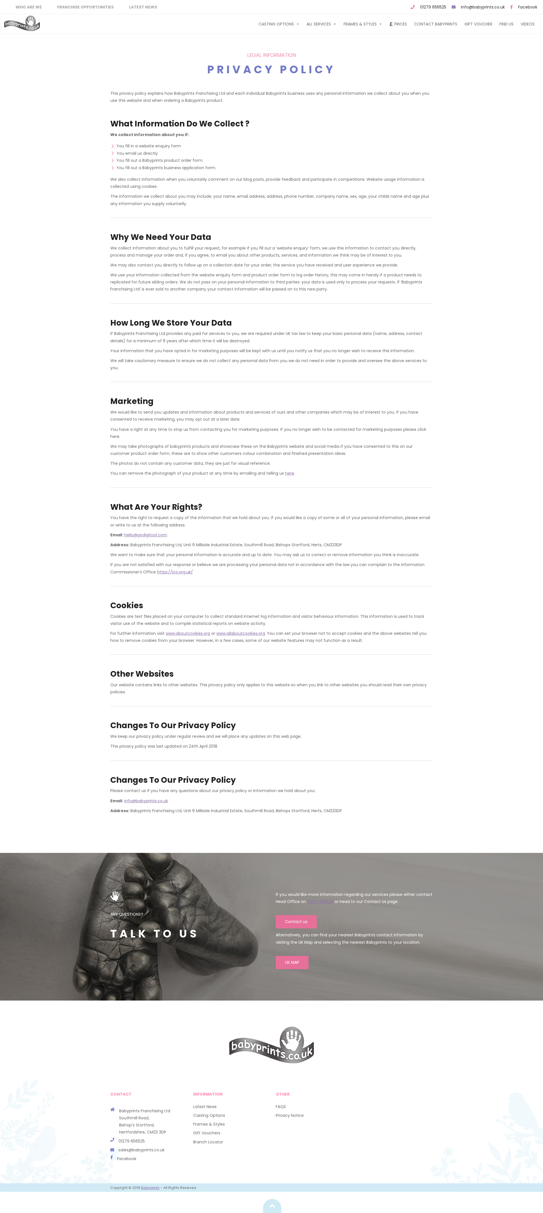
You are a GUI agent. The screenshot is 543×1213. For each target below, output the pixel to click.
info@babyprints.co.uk (483, 7)
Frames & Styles (360, 24)
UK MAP (292, 962)
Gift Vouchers (206, 1133)
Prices (400, 24)
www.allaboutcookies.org (240, 633)
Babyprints (150, 1187)
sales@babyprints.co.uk (141, 1150)
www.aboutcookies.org (188, 633)
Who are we (29, 7)
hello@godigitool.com (145, 535)
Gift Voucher (478, 24)
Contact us (296, 921)
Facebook (527, 7)
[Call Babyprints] (114, 1150)
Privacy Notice (290, 1115)
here (289, 473)
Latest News (143, 7)
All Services (319, 24)
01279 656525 (433, 7)
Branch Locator (208, 1142)
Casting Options (276, 24)
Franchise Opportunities (85, 7)
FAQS (281, 1106)
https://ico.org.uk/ (175, 572)
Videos (528, 24)
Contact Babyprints (435, 24)
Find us (506, 24)
